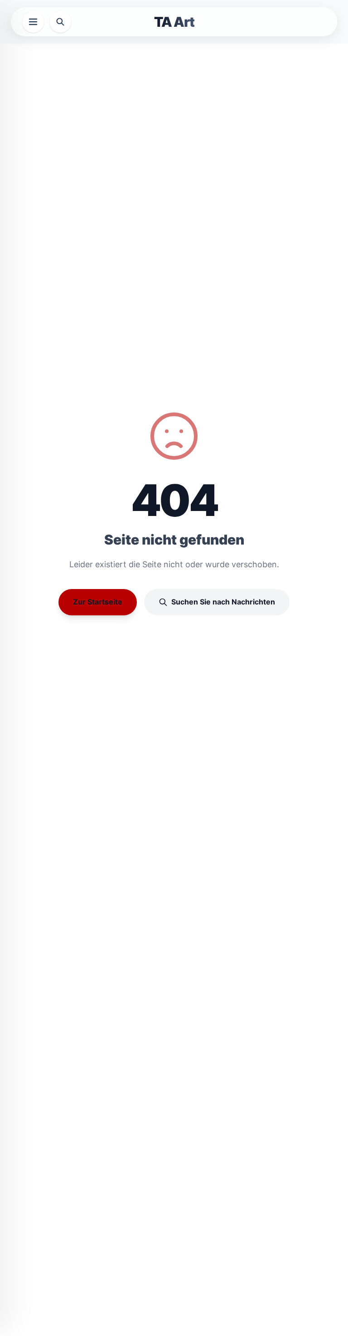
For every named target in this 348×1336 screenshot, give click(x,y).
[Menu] (33, 22)
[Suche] (60, 22)
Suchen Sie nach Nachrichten (223, 601)
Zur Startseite (97, 601)
